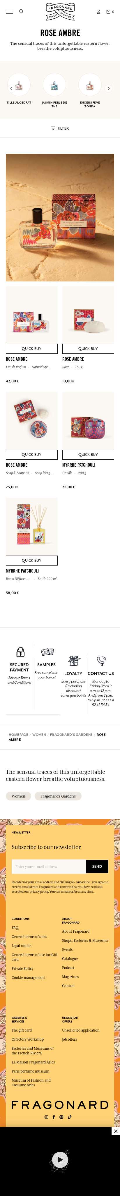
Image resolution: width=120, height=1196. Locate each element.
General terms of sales (29, 937)
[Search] (21, 11)
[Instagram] (46, 1117)
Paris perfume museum (30, 1071)
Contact (68, 986)
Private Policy (22, 969)
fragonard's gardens (58, 796)
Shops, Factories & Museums (85, 941)
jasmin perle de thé (54, 104)
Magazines (70, 977)
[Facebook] (53, 1117)
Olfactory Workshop (28, 1039)
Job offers (69, 1039)
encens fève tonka (90, 104)
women (18, 796)
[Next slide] (108, 89)
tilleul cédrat (19, 102)
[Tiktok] (69, 1117)
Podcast (68, 968)
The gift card (22, 1030)
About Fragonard (75, 931)
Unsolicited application (81, 1030)
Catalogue (70, 959)
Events (67, 950)
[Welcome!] (60, 11)
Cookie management (28, 978)
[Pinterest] (61, 1117)
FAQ (15, 928)
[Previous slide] (12, 89)
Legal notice (21, 946)
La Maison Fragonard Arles (33, 1062)
